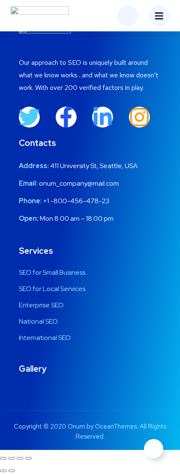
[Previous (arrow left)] (3, 471)
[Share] (20, 458)
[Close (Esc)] (28, 458)
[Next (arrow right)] (11, 471)
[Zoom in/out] (3, 458)
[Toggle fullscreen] (11, 458)
